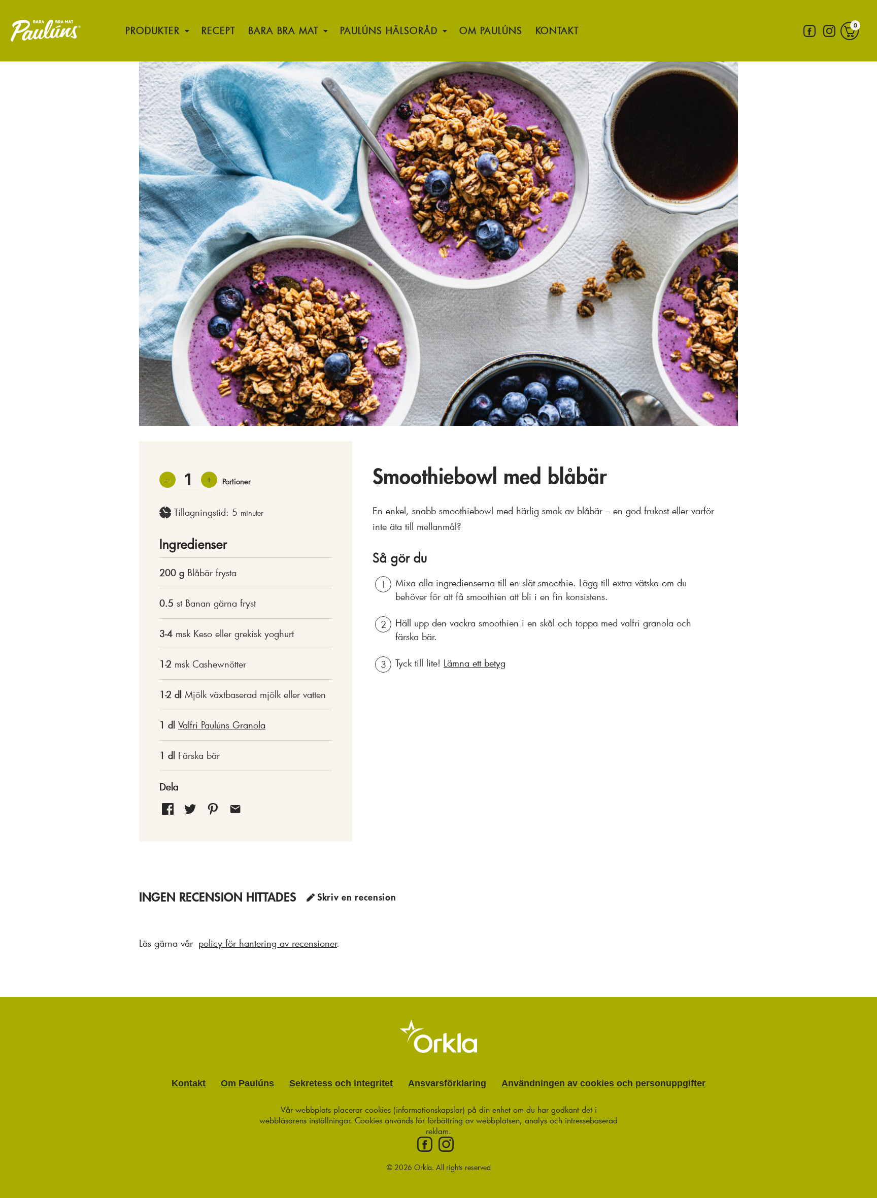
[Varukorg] (849, 31)
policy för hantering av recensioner (267, 943)
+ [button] (209, 479)
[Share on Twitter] (190, 808)
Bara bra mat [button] (283, 30)
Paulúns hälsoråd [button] (388, 30)
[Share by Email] (235, 808)
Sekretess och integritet (341, 1083)
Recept (218, 30)
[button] (213, 808)
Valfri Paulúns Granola (221, 725)
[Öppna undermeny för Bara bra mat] (326, 31)
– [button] (167, 479)
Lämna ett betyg (474, 663)
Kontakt (557, 30)
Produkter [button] (152, 30)
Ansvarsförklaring (447, 1083)
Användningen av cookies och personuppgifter (603, 1083)
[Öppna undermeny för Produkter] (187, 31)
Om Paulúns (490, 30)
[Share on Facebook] (167, 808)
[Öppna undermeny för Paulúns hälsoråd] (445, 31)
